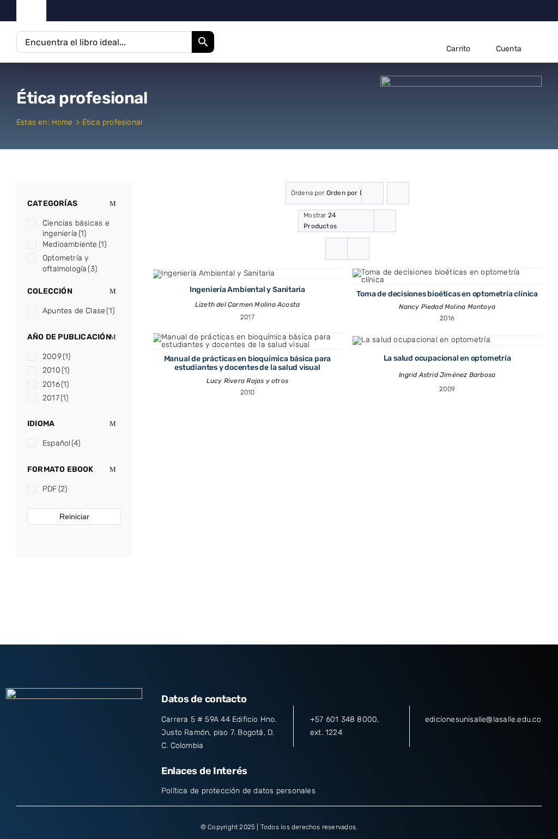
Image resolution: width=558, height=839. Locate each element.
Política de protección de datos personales (238, 790)
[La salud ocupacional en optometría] (421, 339)
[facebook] (471, 11)
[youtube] (522, 11)
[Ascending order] (398, 193)
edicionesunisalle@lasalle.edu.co (483, 719)
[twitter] (487, 11)
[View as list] (358, 248)
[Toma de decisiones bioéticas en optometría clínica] (447, 272)
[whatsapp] (539, 11)
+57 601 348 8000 (343, 719)
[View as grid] (336, 248)
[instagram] (504, 11)
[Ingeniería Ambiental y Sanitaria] (214, 273)
